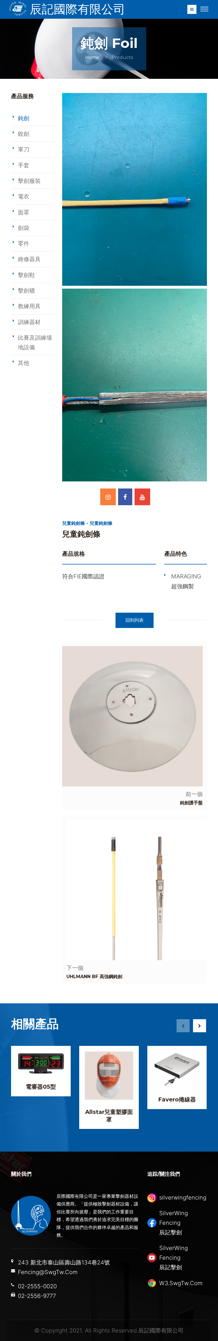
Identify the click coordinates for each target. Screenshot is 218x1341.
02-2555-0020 (37, 1286)
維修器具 (29, 259)
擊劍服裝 (29, 180)
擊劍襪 (26, 290)
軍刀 (23, 149)
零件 (23, 243)
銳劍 (23, 133)
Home (92, 57)
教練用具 (29, 306)
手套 (23, 165)
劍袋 (23, 228)
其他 (23, 362)
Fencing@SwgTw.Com (47, 1272)
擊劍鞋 (26, 275)
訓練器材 (29, 322)
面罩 (23, 212)
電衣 (23, 196)
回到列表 (134, 620)
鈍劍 (23, 118)
